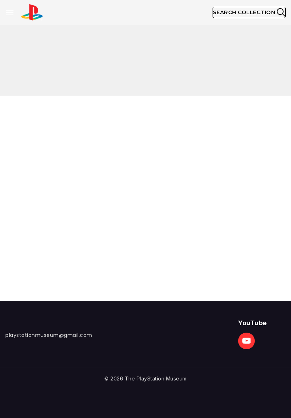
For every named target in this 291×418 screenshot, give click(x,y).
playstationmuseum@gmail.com (48, 335)
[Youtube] (246, 341)
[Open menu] (9, 12)
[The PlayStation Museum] (32, 12)
